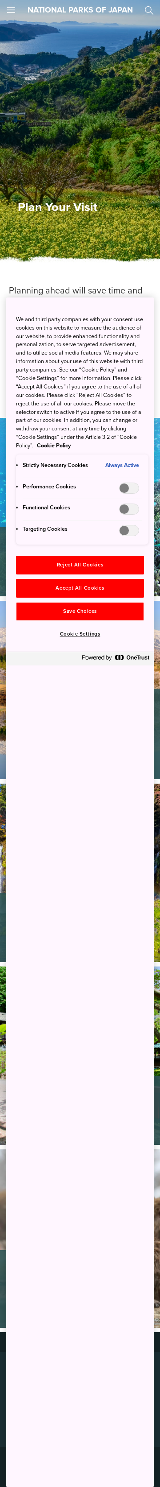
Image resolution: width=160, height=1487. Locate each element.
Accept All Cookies (80, 588)
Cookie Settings (80, 634)
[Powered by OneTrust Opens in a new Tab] (115, 659)
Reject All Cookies (80, 565)
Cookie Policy (54, 445)
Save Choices (80, 611)
